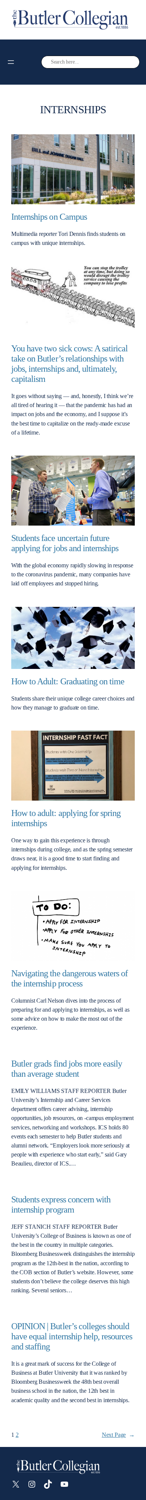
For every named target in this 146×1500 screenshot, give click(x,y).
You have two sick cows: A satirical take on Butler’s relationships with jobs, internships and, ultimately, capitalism (69, 363)
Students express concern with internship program (60, 1204)
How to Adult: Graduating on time (67, 681)
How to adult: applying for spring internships (66, 818)
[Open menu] (10, 62)
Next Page (118, 1435)
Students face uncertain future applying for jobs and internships (64, 543)
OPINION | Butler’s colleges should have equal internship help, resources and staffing (71, 1336)
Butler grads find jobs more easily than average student (66, 1069)
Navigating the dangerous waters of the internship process (69, 978)
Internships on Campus (49, 217)
